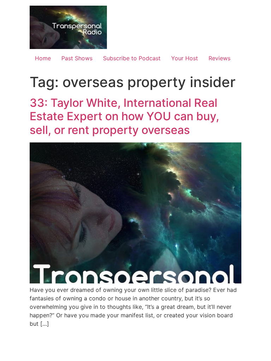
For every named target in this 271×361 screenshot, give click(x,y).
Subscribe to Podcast (132, 58)
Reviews (219, 58)
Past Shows (76, 58)
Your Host (184, 58)
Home (43, 58)
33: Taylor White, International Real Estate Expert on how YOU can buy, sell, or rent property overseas (124, 116)
